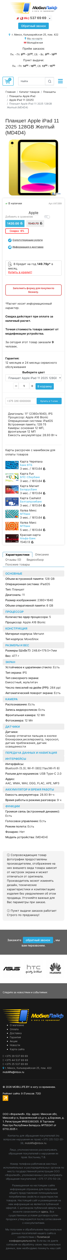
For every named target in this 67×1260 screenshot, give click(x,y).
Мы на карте (34, 38)
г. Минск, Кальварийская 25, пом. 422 (28, 1067)
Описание (42, 554)
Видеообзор (35, 559)
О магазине (17, 1025)
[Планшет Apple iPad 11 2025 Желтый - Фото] (33, 167)
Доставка (16, 1033)
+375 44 (16, 1060)
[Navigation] (60, 81)
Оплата (14, 1029)
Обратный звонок (33, 26)
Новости (15, 1045)
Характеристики (17, 554)
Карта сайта (17, 1049)
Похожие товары (17, 564)
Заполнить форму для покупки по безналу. (33, 290)
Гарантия (15, 1037)
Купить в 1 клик (49, 401)
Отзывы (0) (13, 559)
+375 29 (16, 1055)
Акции (13, 1041)
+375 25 (16, 1063)
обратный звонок (38, 940)
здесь (44, 1211)
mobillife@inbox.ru (35, 1143)
